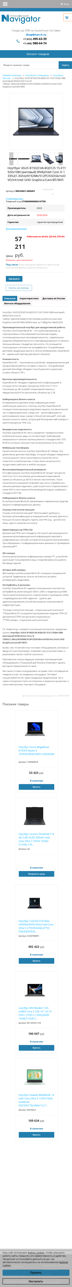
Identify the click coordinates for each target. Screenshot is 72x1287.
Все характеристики (16, 228)
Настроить (36, 1281)
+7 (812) (35, 39)
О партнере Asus (14, 198)
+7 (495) (35, 43)
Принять (36, 1272)
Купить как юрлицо (19, 287)
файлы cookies (36, 1252)
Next (61, 158)
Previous (11, 158)
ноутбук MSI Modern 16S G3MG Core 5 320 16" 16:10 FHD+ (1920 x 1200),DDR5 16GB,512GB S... (35, 1013)
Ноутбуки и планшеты (37, 75)
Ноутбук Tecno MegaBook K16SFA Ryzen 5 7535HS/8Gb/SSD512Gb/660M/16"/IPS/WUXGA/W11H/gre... (36, 750)
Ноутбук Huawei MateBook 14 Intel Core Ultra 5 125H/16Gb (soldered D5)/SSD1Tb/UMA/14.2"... (36, 1100)
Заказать (14, 278)
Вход (66, 4)
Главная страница (12, 75)
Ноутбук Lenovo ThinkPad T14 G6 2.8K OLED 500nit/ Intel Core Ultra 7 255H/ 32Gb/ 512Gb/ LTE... (36, 839)
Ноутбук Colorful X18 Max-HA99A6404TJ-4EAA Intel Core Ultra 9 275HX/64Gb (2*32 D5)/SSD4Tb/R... (36, 926)
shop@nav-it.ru (36, 34)
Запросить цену (36, 873)
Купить (36, 786)
